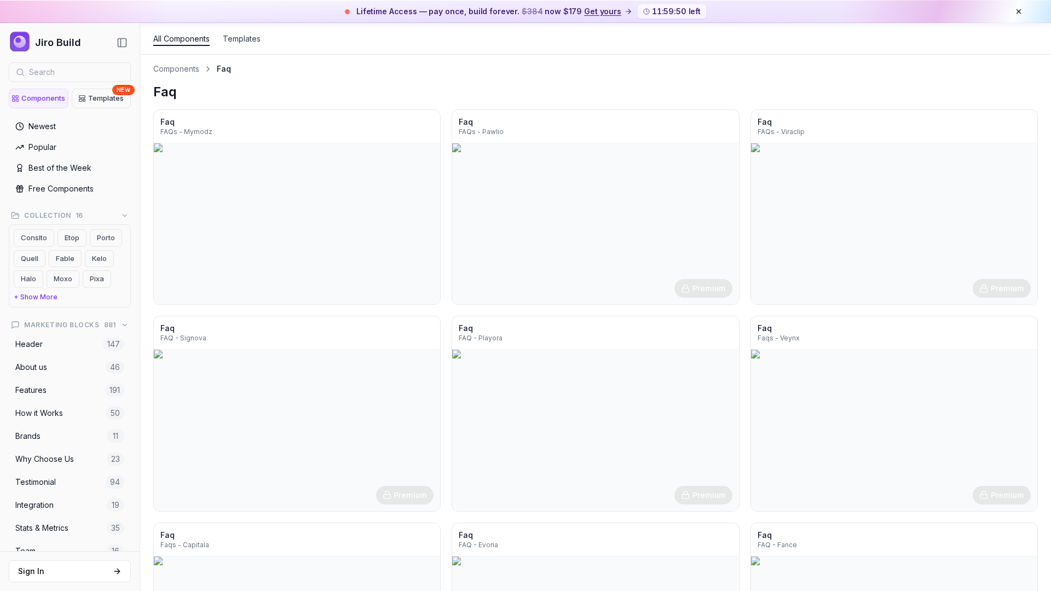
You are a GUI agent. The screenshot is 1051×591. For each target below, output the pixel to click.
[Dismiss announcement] (1019, 11)
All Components (181, 38)
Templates (109, 95)
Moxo (63, 278)
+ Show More (35, 297)
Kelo (99, 258)
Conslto (34, 237)
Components (43, 98)
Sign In (31, 571)
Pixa (97, 278)
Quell (29, 258)
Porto (106, 237)
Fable (65, 258)
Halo (28, 278)
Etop (72, 237)
